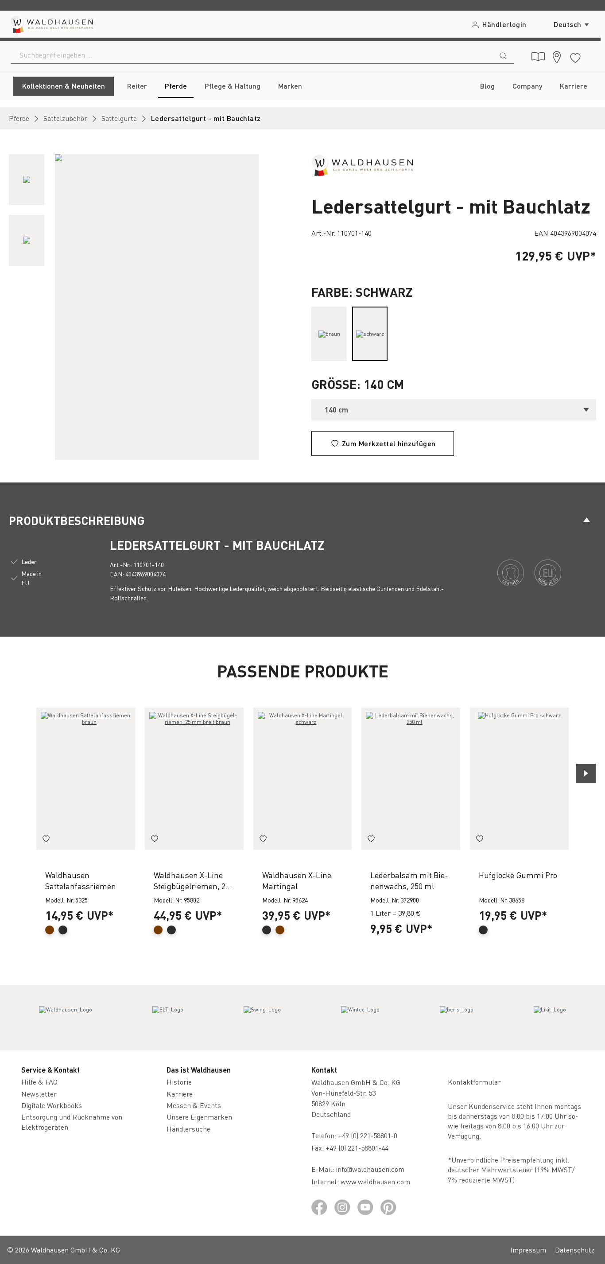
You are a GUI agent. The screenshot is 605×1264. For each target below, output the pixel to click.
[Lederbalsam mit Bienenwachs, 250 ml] (410, 779)
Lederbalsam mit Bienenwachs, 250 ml (409, 880)
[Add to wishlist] (46, 840)
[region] (151, 307)
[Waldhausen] (362, 164)
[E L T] (167, 1017)
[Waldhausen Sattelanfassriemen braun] (85, 779)
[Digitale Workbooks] (538, 56)
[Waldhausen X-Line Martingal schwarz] (302, 779)
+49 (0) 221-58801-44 (359, 1147)
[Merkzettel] (575, 56)
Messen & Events (194, 1105)
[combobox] (252, 55)
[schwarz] (370, 334)
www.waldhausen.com (375, 1181)
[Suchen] (503, 55)
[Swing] (262, 1017)
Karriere (180, 1093)
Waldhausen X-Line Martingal (296, 880)
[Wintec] (360, 1017)
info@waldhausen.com (370, 1169)
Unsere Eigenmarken (199, 1116)
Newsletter (39, 1093)
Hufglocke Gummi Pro (518, 875)
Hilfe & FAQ (39, 1081)
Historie (179, 1081)
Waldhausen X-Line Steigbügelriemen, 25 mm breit (191, 880)
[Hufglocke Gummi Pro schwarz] (519, 779)
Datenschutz (574, 1249)
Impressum (528, 1249)
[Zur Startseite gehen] (51, 24)
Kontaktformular (474, 1081)
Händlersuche (188, 1128)
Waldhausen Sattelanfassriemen (80, 880)
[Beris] (456, 1017)
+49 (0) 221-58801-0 (367, 1135)
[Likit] (550, 1017)
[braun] (329, 334)
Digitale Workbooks (51, 1105)
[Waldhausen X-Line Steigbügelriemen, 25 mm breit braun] (194, 779)
